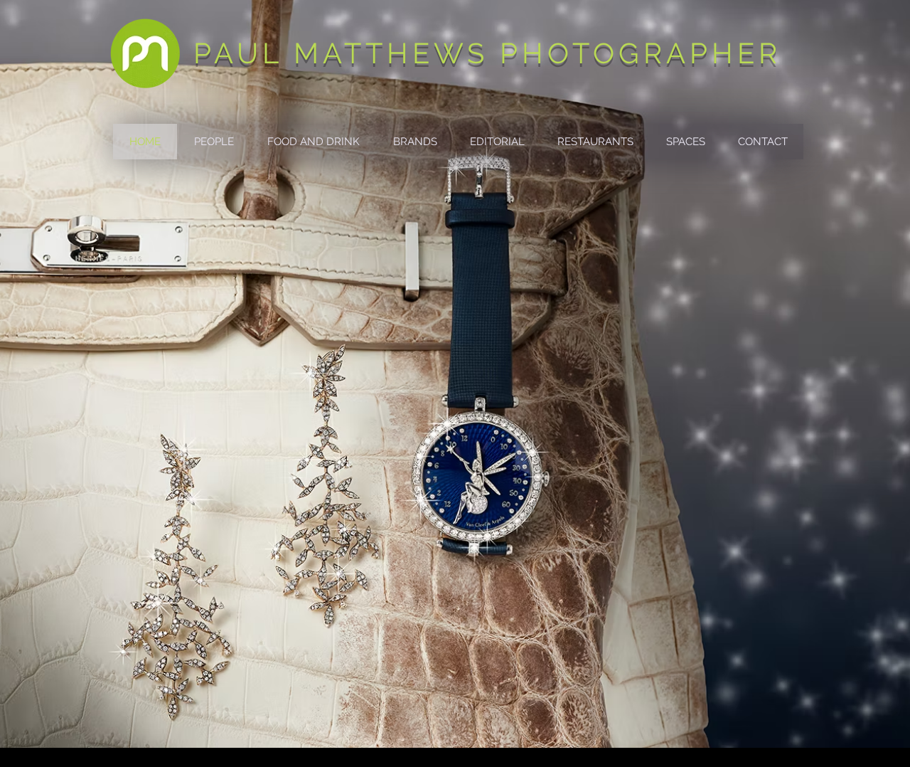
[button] (213, 141)
